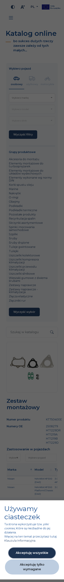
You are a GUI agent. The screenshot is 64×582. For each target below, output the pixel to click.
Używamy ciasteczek (22, 513)
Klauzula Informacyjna (19, 540)
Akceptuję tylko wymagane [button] (32, 567)
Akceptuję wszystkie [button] (32, 553)
